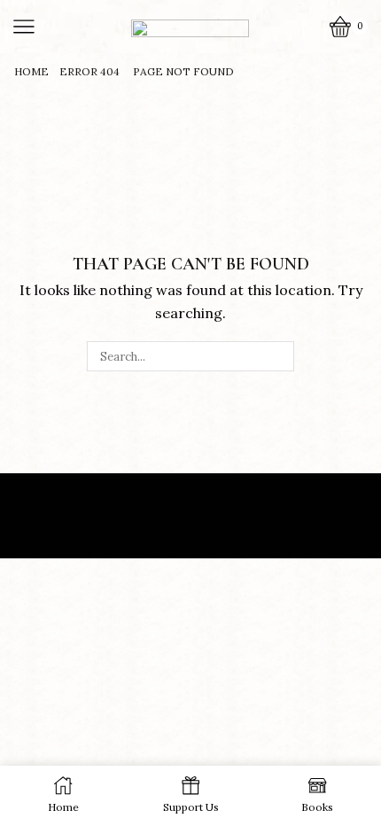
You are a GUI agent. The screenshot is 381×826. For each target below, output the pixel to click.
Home (31, 71)
